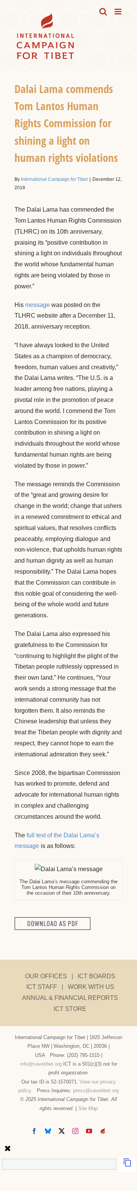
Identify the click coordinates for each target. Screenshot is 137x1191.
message (37, 305)
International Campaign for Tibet (54, 179)
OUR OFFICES (46, 976)
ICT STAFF (41, 987)
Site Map (88, 1108)
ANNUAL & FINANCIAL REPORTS (70, 998)
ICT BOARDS (96, 976)
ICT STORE (70, 1009)
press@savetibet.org (96, 1090)
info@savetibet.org (41, 1064)
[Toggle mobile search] (103, 12)
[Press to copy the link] (127, 1165)
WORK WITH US (91, 987)
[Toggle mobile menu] (119, 12)
